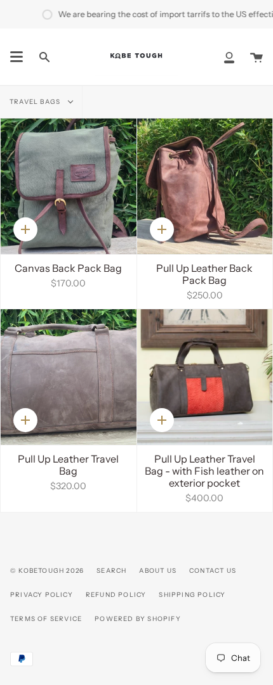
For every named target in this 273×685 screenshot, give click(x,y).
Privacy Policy (41, 595)
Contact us (212, 571)
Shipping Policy (192, 595)
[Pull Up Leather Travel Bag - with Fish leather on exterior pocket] (205, 377)
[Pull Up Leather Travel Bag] (68, 377)
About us (157, 571)
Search (111, 571)
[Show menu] (16, 57)
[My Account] (229, 57)
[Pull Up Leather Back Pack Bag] (205, 186)
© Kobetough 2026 (47, 571)
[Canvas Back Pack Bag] (68, 186)
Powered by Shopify (138, 619)
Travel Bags (36, 102)
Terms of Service (46, 619)
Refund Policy (116, 595)
